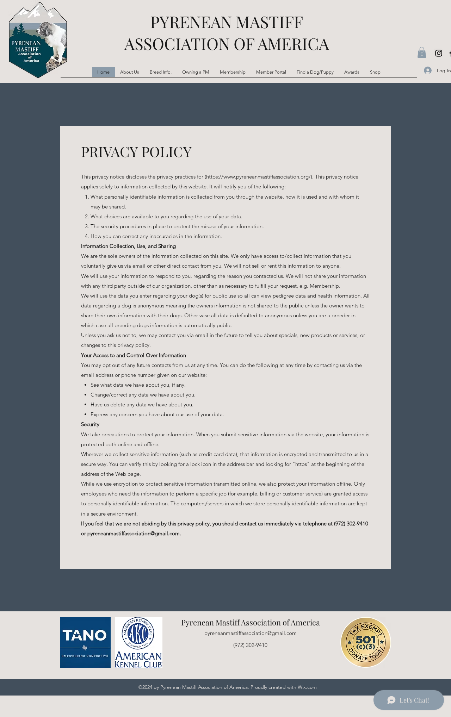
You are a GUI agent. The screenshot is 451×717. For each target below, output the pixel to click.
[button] (160, 72)
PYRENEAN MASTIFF (226, 21)
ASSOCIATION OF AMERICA (226, 43)
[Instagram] (438, 53)
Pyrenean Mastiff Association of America (250, 622)
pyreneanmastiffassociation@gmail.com (133, 533)
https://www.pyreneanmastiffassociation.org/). (260, 176)
